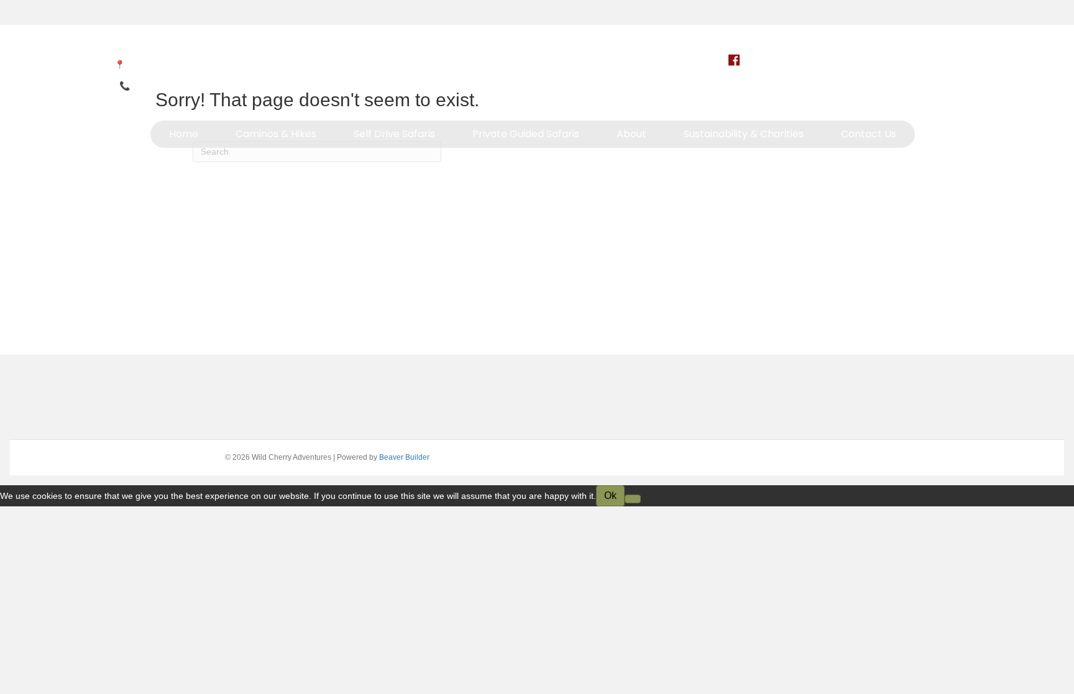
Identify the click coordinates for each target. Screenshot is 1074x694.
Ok (610, 495)
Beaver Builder (404, 457)
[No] (633, 499)
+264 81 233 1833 (167, 86)
